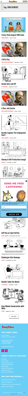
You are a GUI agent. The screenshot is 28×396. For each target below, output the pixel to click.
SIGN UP (14, 214)
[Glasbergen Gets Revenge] (14, 247)
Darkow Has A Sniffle (7, 386)
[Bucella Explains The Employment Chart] (14, 122)
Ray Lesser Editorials (7, 62)
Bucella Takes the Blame (10, 282)
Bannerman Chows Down (8, 379)
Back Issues (5, 37)
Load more (13, 316)
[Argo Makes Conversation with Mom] (14, 296)
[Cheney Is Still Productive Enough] (14, 149)
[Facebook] (2, 350)
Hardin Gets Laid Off (8, 84)
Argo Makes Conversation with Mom (12, 307)
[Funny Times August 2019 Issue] (14, 24)
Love (3, 260)
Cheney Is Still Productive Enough (13, 159)
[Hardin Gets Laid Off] (14, 73)
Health (3, 162)
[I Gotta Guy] (14, 49)
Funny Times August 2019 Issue (12, 35)
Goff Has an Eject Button (10, 233)
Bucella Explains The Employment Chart (13, 134)
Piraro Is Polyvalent (6, 382)
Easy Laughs (5, 138)
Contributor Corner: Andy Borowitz (11, 384)
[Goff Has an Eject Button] (14, 222)
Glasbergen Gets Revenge (10, 257)
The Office (4, 86)
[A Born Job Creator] (14, 98)
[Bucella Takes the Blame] (14, 271)
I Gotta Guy (5, 59)
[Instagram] (6, 350)
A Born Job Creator (8, 108)
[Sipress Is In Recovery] (14, 173)
